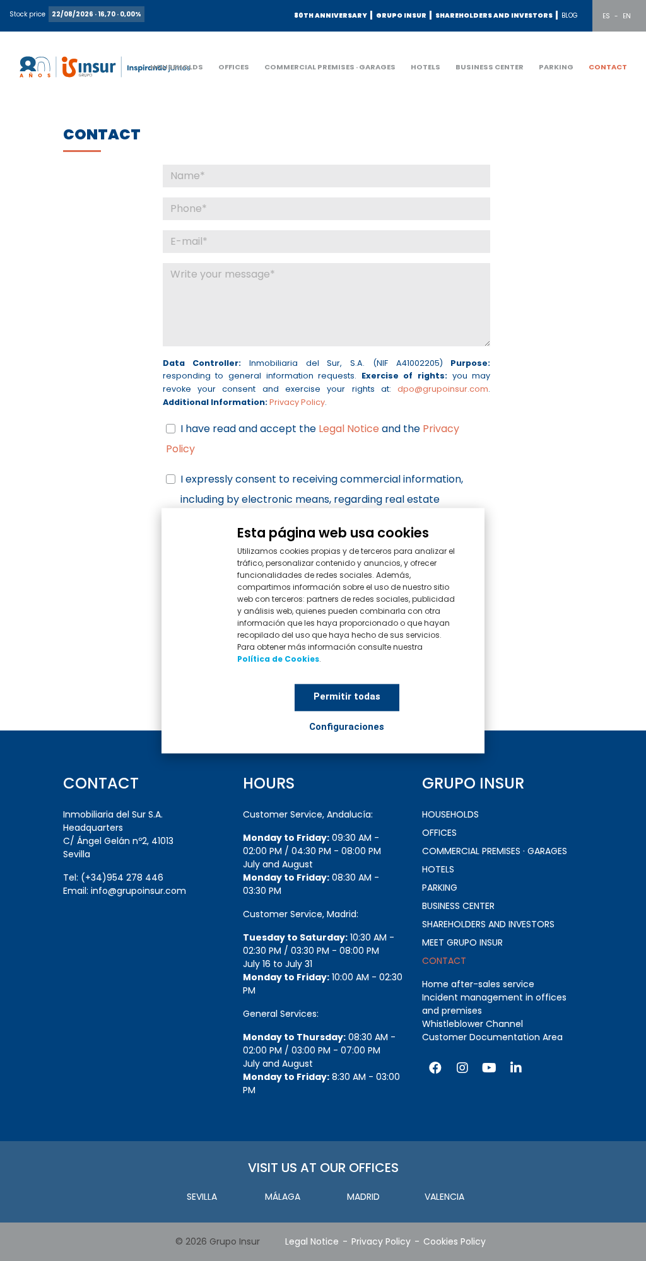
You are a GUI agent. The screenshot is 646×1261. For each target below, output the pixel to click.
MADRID (363, 1196)
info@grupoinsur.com (138, 890)
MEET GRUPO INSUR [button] (462, 942)
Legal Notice (350, 428)
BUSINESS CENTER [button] (489, 67)
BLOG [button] (569, 15)
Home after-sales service (478, 984)
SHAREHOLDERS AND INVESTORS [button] (494, 15)
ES (606, 16)
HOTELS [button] (425, 67)
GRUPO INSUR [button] (401, 15)
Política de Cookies (278, 659)
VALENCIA (444, 1196)
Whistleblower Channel (472, 1024)
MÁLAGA (282, 1196)
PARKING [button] (556, 67)
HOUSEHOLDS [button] (176, 67)
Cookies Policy (454, 1241)
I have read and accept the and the (312, 438)
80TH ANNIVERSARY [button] (330, 15)
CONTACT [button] (608, 67)
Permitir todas (347, 696)
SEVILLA (202, 1196)
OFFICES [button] (233, 67)
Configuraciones (346, 727)
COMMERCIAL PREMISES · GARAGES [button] (330, 67)
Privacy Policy (297, 402)
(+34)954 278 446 (122, 877)
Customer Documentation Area (492, 1037)
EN (627, 16)
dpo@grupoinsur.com (442, 389)
